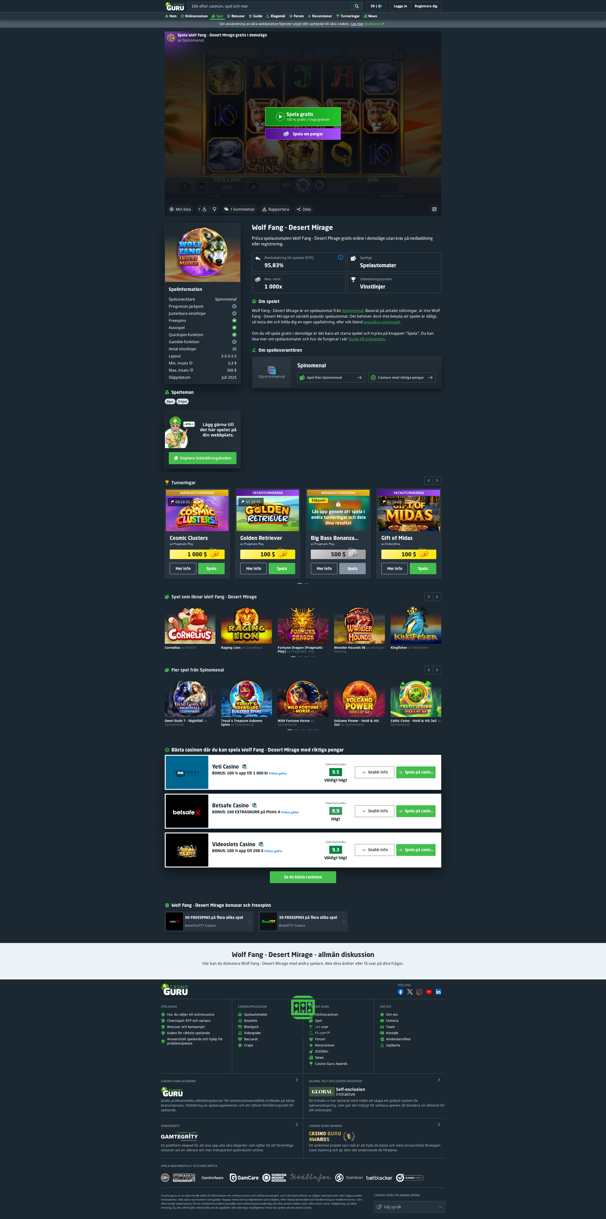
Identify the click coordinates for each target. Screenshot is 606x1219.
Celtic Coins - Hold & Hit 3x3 (416, 722)
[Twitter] (410, 992)
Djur (170, 401)
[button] (304, 209)
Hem (173, 16)
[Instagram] (419, 992)
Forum (299, 16)
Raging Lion (241, 648)
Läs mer (357, 24)
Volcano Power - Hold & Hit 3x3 (356, 722)
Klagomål (278, 16)
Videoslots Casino (234, 844)
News (372, 16)
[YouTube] (429, 992)
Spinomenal (352, 310)
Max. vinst (272, 279)
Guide (257, 16)
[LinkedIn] (438, 992)
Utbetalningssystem (376, 279)
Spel (219, 16)
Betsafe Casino (231, 805)
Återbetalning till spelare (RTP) (288, 257)
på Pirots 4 (253, 811)
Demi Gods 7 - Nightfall (186, 722)
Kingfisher (409, 648)
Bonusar (238, 16)
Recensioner (322, 16)
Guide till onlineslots (366, 339)
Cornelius (180, 648)
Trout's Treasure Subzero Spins (241, 722)
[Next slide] (437, 480)
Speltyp (366, 257)
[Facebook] (400, 992)
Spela (211, 568)
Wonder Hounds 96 (359, 649)
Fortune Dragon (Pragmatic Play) (300, 649)
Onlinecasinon (196, 16)
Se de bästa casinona (303, 877)
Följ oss (404, 985)
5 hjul (182, 401)
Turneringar (350, 16)
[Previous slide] (428, 480)
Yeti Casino (226, 766)
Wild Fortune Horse (296, 722)
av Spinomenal (191, 40)
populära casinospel (382, 322)
